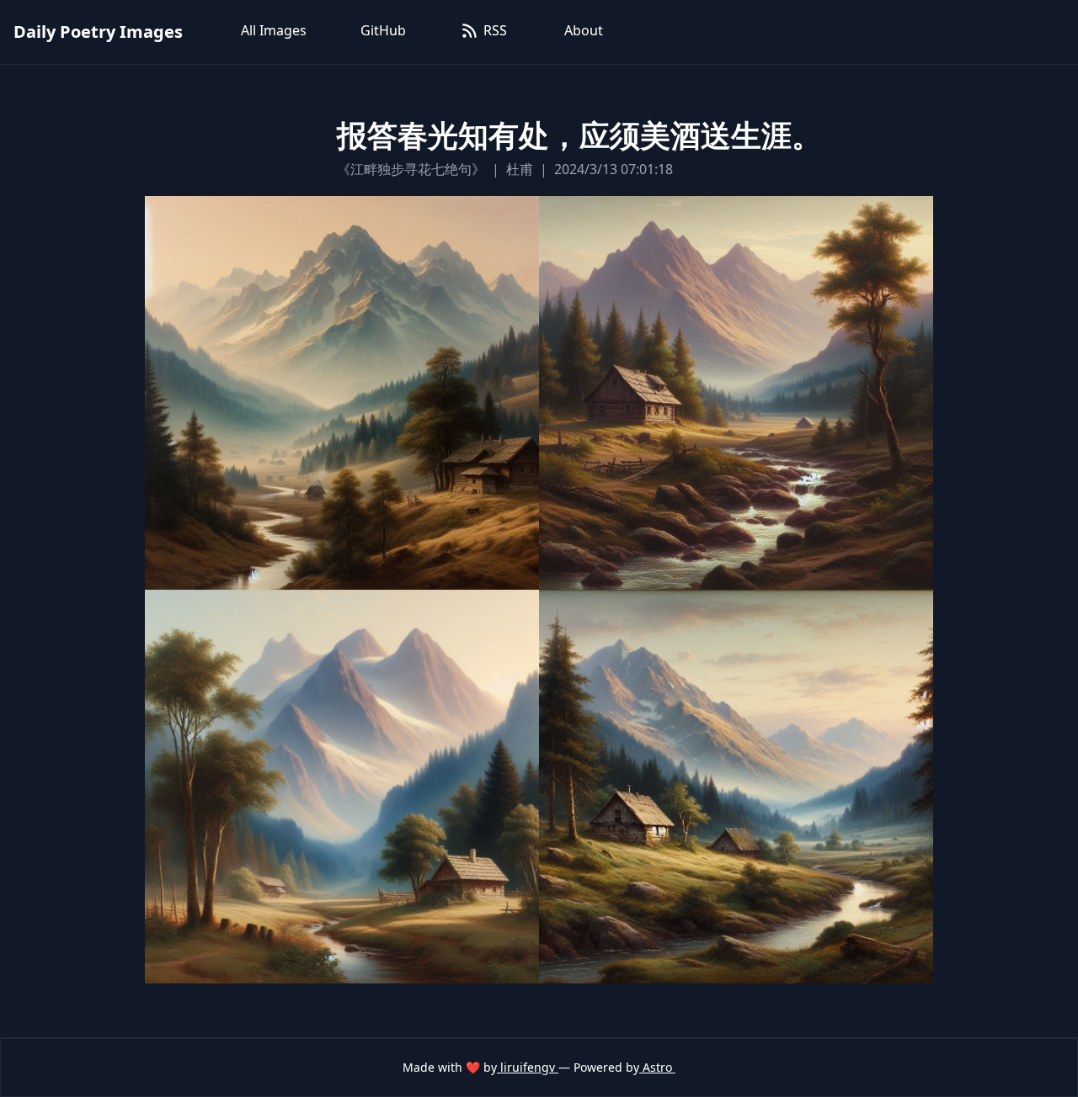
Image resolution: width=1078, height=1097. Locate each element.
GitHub (383, 30)
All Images (274, 30)
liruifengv (527, 1067)
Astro (657, 1067)
